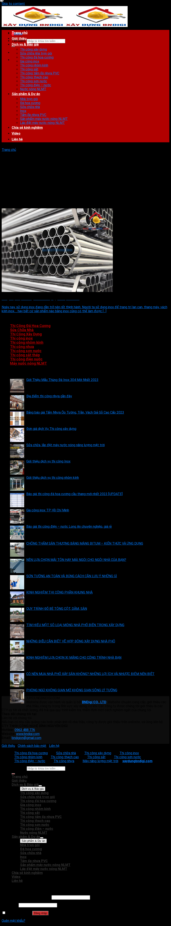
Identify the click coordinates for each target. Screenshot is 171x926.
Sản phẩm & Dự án (26, 94)
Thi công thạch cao (34, 77)
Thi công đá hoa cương (37, 57)
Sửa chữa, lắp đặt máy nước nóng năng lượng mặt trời (65, 445)
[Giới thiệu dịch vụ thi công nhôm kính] (17, 484)
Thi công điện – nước (35, 85)
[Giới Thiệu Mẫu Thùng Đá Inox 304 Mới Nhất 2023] (17, 386)
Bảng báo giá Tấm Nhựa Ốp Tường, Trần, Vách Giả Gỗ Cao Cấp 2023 (75, 412)
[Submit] (13, 46)
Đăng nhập (40, 913)
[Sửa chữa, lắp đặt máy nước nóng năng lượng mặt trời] (17, 451)
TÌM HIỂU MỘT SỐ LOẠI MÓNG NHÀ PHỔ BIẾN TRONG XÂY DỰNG (75, 625)
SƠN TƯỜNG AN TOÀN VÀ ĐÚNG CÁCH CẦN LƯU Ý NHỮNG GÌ (71, 576)
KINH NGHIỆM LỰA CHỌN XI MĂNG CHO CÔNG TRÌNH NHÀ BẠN (73, 658)
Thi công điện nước (26, 359)
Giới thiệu (19, 39)
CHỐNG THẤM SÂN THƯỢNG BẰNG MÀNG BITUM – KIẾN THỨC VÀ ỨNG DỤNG (84, 543)
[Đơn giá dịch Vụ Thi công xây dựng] (17, 435)
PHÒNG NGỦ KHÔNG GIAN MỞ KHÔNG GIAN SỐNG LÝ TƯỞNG (71, 690)
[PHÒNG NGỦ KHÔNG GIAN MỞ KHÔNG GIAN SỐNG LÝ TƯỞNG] (17, 696)
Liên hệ (17, 139)
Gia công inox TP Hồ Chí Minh (47, 510)
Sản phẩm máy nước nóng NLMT (44, 119)
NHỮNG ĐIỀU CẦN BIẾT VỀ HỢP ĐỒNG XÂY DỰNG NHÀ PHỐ (70, 641)
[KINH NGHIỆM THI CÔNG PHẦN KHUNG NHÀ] (17, 598)
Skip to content (13, 4)
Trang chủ (20, 33)
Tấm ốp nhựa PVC (33, 115)
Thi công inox (21, 338)
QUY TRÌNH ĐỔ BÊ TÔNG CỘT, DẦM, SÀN (56, 609)
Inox (23, 111)
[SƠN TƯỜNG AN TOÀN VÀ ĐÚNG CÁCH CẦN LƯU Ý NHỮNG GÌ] (17, 582)
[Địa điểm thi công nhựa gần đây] (17, 402)
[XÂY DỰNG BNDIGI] (65, 26)
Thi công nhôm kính (34, 65)
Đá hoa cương (30, 103)
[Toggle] (40, 785)
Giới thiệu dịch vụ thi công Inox (48, 461)
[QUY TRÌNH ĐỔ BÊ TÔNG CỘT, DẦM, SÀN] (17, 615)
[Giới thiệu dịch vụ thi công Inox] (17, 467)
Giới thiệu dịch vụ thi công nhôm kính (52, 478)
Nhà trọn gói (29, 99)
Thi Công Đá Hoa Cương (30, 326)
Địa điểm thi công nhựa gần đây (49, 396)
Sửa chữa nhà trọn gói (36, 53)
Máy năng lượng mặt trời (100, 761)
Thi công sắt (29, 69)
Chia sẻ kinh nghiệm (27, 128)
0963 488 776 (25, 730)
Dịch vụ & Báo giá (25, 44)
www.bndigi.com (28, 734)
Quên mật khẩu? (13, 921)
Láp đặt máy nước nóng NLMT (42, 123)
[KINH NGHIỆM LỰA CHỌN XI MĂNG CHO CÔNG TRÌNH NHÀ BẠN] (17, 664)
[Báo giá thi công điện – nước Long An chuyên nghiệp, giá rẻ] (17, 533)
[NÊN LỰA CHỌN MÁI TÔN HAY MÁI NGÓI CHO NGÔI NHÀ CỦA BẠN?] (17, 566)
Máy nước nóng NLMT (28, 363)
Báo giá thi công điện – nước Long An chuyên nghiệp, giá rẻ (69, 527)
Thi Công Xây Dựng (26, 334)
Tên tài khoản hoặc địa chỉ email (26, 897)
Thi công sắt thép (25, 355)
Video (16, 133)
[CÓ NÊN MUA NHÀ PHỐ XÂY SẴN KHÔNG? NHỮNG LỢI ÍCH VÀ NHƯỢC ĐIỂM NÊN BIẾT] (17, 680)
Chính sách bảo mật (32, 746)
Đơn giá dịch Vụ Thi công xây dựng (51, 429)
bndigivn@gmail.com (26, 738)
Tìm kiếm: (19, 768)
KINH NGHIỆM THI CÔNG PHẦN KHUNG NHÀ (59, 592)
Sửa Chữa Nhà (22, 330)
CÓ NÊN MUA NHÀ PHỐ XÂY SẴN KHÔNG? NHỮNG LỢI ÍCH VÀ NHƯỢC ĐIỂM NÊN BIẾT (90, 674)
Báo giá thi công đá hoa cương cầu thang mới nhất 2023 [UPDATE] (74, 494)
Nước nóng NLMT (33, 89)
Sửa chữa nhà (30, 107)
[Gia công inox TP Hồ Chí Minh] (17, 516)
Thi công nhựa (22, 347)
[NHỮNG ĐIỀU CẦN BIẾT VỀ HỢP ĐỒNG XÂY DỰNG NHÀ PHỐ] (17, 647)
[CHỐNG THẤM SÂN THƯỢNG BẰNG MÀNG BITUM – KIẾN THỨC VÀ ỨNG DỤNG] (17, 550)
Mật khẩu (10, 905)
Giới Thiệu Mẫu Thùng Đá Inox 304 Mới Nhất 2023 (62, 380)
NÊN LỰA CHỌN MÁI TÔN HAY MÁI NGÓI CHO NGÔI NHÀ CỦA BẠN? (76, 560)
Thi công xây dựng (33, 49)
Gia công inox (29, 61)
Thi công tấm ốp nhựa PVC (39, 73)
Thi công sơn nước (33, 81)
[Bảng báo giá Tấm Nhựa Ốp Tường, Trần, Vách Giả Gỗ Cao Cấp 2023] (17, 418)
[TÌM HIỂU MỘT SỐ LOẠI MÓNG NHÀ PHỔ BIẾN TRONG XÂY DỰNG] (17, 631)
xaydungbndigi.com (137, 761)
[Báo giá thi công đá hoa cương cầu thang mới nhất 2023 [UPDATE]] (17, 500)
